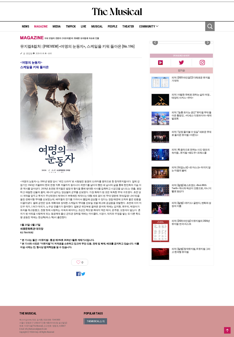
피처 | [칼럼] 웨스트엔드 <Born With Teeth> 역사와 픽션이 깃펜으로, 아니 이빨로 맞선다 (191, 188)
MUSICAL (97, 26)
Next (207, 42)
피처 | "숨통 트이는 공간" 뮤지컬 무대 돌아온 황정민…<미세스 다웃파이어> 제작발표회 (192, 115)
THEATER (128, 26)
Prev (155, 42)
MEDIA (57, 26)
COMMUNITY (147, 26)
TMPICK (71, 26)
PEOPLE (112, 26)
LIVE (83, 26)
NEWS (25, 26)
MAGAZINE (40, 26)
